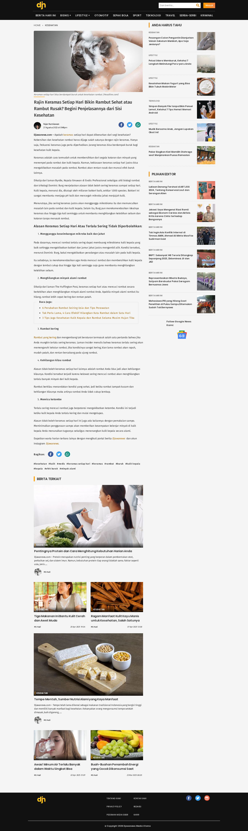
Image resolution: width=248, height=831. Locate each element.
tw (198, 802)
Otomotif (101, 15)
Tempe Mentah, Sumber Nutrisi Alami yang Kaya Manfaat (76, 699)
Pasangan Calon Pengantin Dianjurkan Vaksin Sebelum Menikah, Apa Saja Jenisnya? (171, 41)
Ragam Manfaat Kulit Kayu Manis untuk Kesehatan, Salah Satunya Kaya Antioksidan (115, 620)
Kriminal (207, 15)
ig (207, 802)
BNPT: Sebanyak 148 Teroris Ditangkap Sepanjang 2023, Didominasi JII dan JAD (171, 258)
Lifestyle (81, 15)
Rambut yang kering (45, 337)
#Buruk (120, 463)
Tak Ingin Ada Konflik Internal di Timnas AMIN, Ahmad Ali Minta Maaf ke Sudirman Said (171, 235)
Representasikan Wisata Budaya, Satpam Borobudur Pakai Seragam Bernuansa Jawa (169, 281)
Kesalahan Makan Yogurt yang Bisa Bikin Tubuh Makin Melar (169, 85)
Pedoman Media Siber (117, 814)
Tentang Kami (114, 798)
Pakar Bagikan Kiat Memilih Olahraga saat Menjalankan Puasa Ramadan (170, 153)
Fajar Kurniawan (51, 124)
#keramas (97, 463)
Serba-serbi (188, 15)
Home (37, 25)
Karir (136, 814)
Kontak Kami (140, 798)
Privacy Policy (114, 806)
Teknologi (153, 15)
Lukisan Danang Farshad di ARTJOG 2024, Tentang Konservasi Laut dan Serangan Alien (169, 190)
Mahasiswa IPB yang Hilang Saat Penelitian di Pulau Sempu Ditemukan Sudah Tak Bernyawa (170, 304)
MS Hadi (47, 572)
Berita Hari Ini (46, 15)
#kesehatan (40, 463)
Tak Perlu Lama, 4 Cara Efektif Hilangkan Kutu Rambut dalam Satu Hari (86, 313)
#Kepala (38, 468)
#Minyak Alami (68, 468)
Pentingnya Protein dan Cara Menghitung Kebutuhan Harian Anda (83, 551)
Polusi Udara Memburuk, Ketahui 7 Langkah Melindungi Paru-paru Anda (170, 62)
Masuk (209, 5)
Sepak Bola (121, 15)
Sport (137, 15)
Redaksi (137, 806)
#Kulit (52, 463)
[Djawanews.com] (41, 5)
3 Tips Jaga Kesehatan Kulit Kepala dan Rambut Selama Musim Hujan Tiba (88, 317)
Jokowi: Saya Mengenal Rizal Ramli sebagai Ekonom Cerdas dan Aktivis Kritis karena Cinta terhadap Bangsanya (169, 214)
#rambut (109, 463)
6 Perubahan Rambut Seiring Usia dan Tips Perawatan (75, 307)
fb (189, 802)
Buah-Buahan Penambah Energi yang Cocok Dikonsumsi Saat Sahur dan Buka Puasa (114, 768)
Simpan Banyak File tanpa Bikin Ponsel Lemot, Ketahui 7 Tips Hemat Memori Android (171, 109)
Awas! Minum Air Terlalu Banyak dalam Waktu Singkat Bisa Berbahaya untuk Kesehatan (57, 768)
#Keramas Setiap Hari (78, 463)
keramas (68, 134)
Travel (170, 15)
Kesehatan (51, 25)
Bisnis (64, 15)
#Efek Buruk (51, 468)
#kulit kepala (132, 463)
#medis (61, 463)
